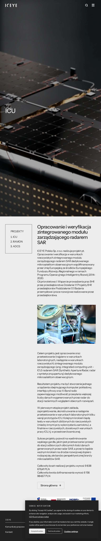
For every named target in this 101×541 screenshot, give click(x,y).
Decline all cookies (54, 531)
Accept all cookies (37, 531)
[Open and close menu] (93, 5)
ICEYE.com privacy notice (39, 517)
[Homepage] (11, 5)
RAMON (18, 241)
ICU (15, 236)
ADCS (16, 246)
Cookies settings (71, 531)
